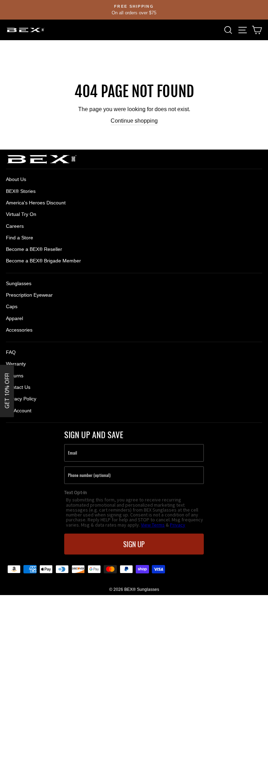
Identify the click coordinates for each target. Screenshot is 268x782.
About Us (16, 179)
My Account (18, 410)
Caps (11, 306)
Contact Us (18, 387)
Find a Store (19, 237)
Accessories (19, 330)
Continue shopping (134, 121)
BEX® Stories (21, 191)
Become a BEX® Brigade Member (43, 260)
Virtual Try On (21, 214)
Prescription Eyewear (29, 295)
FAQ (11, 352)
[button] (7, 391)
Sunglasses (18, 283)
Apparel (14, 318)
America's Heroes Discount (36, 202)
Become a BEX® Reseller (34, 249)
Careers (15, 226)
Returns (14, 375)
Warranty (16, 364)
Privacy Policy (21, 398)
